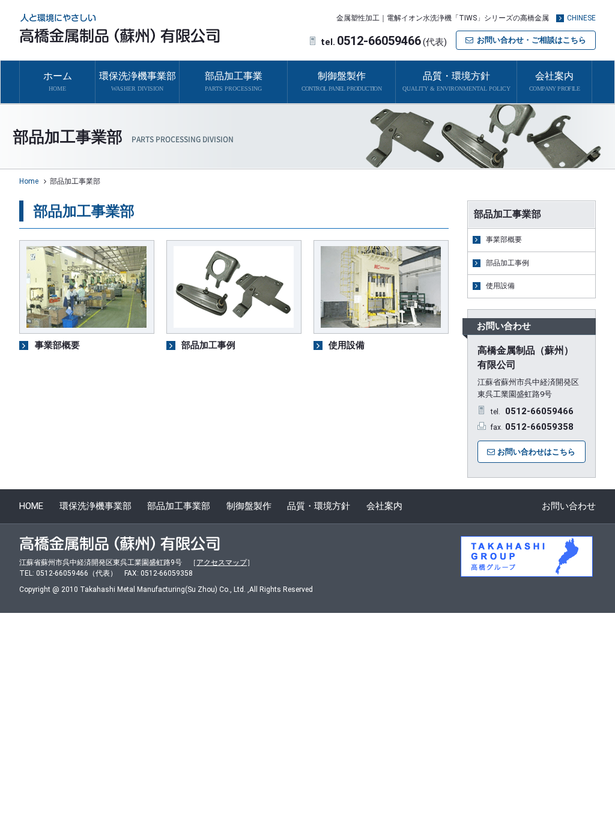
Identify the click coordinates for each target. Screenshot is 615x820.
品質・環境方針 (318, 506)
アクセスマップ (221, 562)
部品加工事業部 (178, 506)
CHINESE (581, 18)
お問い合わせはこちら (536, 451)
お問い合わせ (569, 506)
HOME (31, 506)
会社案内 (384, 506)
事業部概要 (504, 239)
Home (28, 181)
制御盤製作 (248, 506)
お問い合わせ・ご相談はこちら (531, 39)
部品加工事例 (507, 263)
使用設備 (500, 286)
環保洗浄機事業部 (95, 506)
